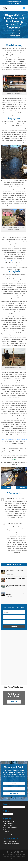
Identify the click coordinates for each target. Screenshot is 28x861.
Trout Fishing (16, 33)
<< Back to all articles (14, 35)
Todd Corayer (9, 31)
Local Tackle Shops (8, 834)
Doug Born (9, 498)
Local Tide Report (7, 832)
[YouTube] (18, 4)
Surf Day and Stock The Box (14, 695)
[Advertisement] (14, 669)
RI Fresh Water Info (8, 823)
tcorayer (10, 523)
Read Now (14, 702)
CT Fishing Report (7, 829)
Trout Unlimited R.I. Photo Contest (15, 578)
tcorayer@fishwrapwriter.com (11, 843)
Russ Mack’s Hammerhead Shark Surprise (14, 571)
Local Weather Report (9, 821)
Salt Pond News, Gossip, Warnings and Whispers (16, 593)
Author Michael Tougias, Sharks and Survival (15, 585)
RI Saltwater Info (7, 825)
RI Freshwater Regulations (10, 827)
